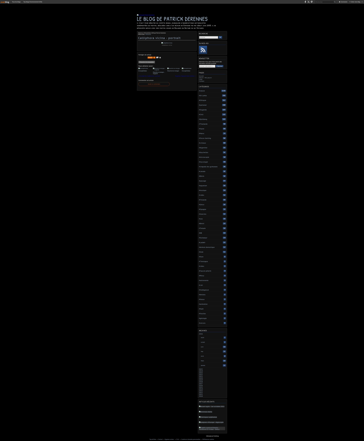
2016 (201, 385)
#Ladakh (202, 242)
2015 (201, 387)
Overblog (216, 436)
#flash (201, 309)
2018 (201, 382)
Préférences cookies (208, 439)
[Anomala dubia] (206, 412)
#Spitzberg (203, 119)
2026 (201, 334)
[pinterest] (311, 2)
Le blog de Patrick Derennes (172, 19)
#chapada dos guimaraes (208, 167)
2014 (201, 389)
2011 (201, 394)
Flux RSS (203, 50)
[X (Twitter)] (308, 2)
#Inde (201, 252)
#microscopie (204, 157)
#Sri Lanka (203, 96)
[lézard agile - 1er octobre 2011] (212, 406)
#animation (203, 304)
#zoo (201, 219)
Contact (201, 81)
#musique (202, 190)
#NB (200, 233)
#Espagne (202, 209)
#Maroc (201, 133)
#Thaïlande (203, 124)
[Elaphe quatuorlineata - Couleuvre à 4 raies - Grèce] (212, 429)
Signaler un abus (169, 439)
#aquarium (203, 186)
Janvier (203, 365)
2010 (201, 396)
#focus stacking (205, 138)
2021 (201, 376)
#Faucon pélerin (205, 271)
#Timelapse (203, 261)
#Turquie (202, 228)
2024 (201, 371)
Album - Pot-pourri (205, 78)
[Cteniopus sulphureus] (208, 417)
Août (202, 337)
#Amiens (202, 295)
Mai (202, 351)
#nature (202, 91)
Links (200, 79)
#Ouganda (203, 110)
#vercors (202, 323)
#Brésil (201, 223)
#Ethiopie (202, 100)
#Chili (201, 114)
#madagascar (204, 290)
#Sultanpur (203, 238)
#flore (201, 257)
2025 (201, 369)
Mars (202, 361)
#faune (201, 129)
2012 (201, 393)
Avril (202, 356)
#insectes (148, 34)
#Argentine (203, 148)
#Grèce (201, 205)
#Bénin (201, 176)
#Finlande (202, 200)
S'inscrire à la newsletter (146, 62)
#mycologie (203, 162)
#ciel (201, 285)
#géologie (203, 318)
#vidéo (201, 195)
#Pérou (201, 276)
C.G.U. (177, 439)
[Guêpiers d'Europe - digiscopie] (211, 422)
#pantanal (203, 105)
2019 (201, 380)
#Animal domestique (207, 247)
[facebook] (305, 2)
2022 (201, 374)
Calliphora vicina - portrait (159, 38)
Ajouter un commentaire (154, 84)
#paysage (202, 181)
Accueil (201, 76)
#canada (202, 171)
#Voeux (201, 299)
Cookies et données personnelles (190, 439)
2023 (201, 373)
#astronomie (203, 280)
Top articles (152, 439)
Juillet (203, 342)
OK (220, 37)
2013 (201, 391)
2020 (201, 378)
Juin (202, 347)
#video (201, 266)
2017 (201, 384)
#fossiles (202, 314)
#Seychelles (203, 152)
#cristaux (202, 143)
